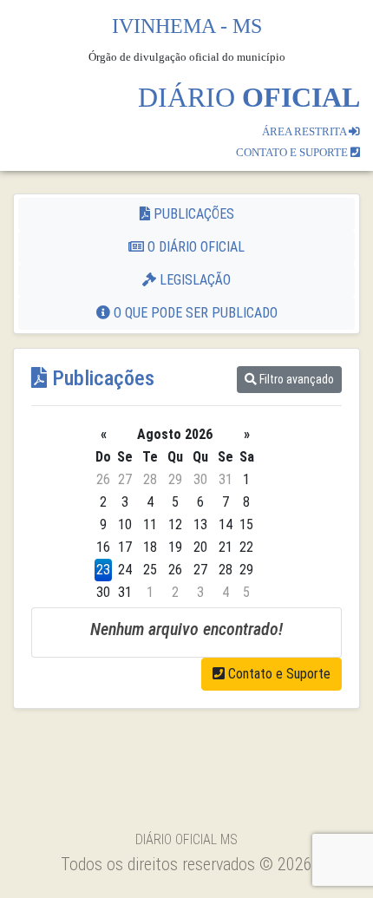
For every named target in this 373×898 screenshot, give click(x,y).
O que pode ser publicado (194, 313)
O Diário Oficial (194, 247)
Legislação (193, 280)
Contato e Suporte (277, 673)
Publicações (192, 214)
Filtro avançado (295, 379)
